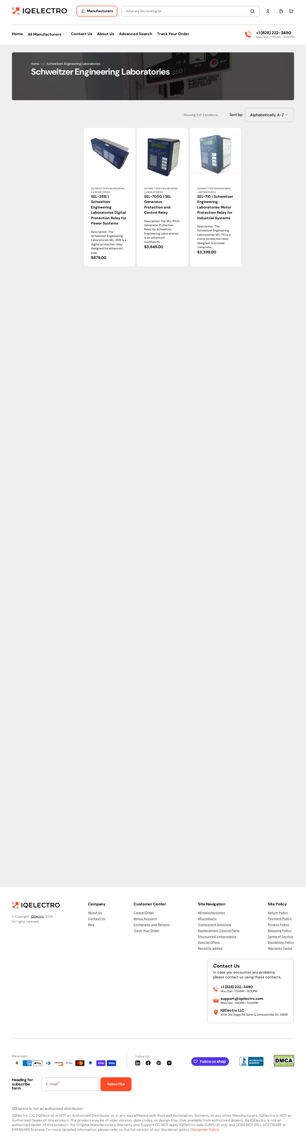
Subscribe (116, 1084)
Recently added (210, 948)
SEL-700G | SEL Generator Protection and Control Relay (157, 204)
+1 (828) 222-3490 (273, 32)
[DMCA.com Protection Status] (284, 1065)
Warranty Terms (280, 948)
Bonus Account (145, 919)
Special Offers (209, 942)
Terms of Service (280, 937)
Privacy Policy (278, 925)
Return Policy (278, 913)
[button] (267, 11)
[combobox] (190, 11)
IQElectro (37, 916)
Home (35, 64)
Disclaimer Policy (281, 942)
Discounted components (217, 937)
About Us (95, 913)
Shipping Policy (280, 931)
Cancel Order (144, 913)
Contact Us (96, 919)
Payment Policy (280, 919)
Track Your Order (146, 931)
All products (207, 919)
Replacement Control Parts (219, 931)
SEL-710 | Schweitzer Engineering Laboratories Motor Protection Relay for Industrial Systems (215, 207)
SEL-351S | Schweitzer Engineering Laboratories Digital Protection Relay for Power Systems (108, 210)
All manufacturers (211, 913)
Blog (91, 925)
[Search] (253, 11)
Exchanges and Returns (152, 925)
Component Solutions (214, 925)
